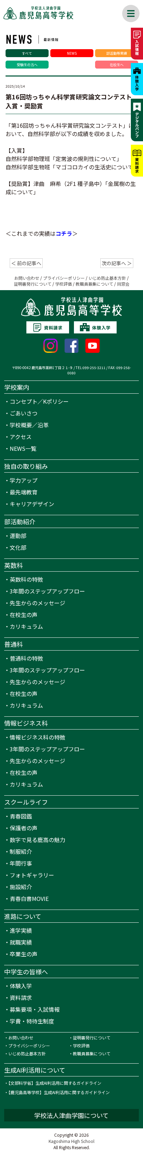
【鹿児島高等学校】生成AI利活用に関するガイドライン (59, 1092)
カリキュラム (26, 626)
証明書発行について (32, 284)
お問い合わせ (26, 278)
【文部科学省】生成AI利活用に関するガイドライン (54, 1083)
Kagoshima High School (71, 1141)
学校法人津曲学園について (71, 1115)
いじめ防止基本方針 (107, 278)
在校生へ (117, 64)
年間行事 (21, 863)
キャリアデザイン (32, 504)
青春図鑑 (21, 816)
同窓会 (123, 284)
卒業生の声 (23, 954)
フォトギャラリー (32, 875)
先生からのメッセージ (37, 603)
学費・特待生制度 (32, 1021)
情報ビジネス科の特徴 (37, 737)
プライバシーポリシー (64, 278)
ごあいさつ (23, 413)
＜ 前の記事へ (26, 263)
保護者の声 (23, 828)
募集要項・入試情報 (35, 1009)
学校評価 (63, 284)
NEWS (72, 53)
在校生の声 (23, 614)
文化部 (18, 547)
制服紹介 (21, 851)
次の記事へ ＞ (117, 263)
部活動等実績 (116, 53)
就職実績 (21, 942)
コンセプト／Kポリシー (39, 401)
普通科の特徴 (26, 658)
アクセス (21, 436)
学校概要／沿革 (29, 425)
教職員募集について (94, 284)
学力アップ (23, 480)
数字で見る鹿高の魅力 (37, 839)
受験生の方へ (27, 64)
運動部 (18, 535)
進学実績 (21, 930)
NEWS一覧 (23, 448)
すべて (27, 53)
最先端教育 (23, 492)
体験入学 (21, 986)
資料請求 (21, 997)
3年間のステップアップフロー (47, 591)
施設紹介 (21, 887)
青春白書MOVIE (29, 898)
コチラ (64, 233)
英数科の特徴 (26, 579)
